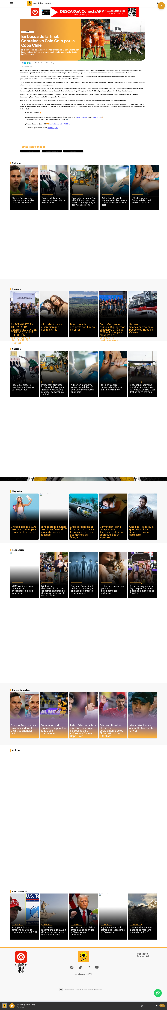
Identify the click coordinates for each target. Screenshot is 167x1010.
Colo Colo (73, 151)
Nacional (47, 195)
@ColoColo (97, 117)
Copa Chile (30, 151)
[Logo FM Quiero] (29, 3)
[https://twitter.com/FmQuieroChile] (80, 969)
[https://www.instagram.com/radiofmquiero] (88, 969)
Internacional (47, 583)
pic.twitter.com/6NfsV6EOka (60, 124)
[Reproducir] (161, 5)
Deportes (17, 195)
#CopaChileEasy (81, 117)
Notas (27, 31)
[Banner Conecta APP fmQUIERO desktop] (83, 12)
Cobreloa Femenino (52, 151)
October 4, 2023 (53, 128)
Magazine (17, 583)
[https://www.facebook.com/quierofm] (72, 967)
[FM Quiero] (11, 3)
